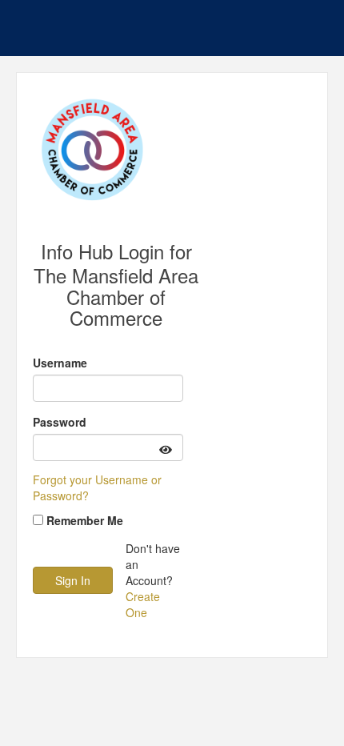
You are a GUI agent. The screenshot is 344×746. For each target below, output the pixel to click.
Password (59, 422)
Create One (143, 604)
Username (60, 363)
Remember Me (84, 520)
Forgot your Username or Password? (97, 487)
